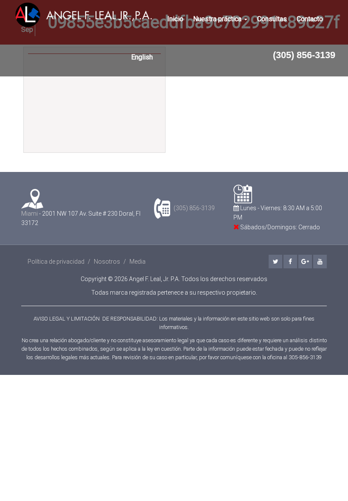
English (142, 57)
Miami (29, 213)
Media (137, 261)
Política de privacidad (56, 261)
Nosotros (107, 261)
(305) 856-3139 (304, 55)
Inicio (175, 19)
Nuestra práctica (218, 19)
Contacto (310, 19)
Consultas (272, 19)
